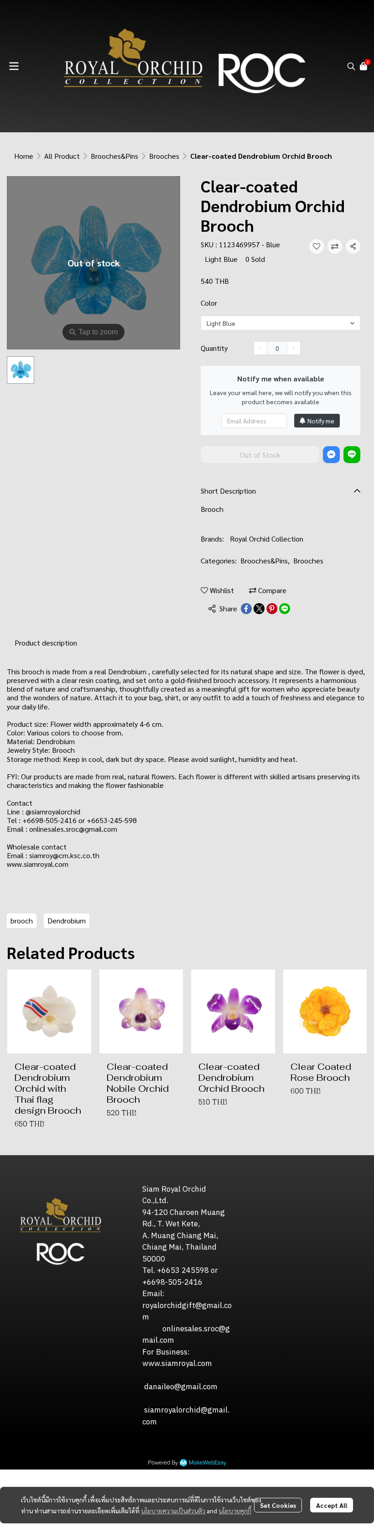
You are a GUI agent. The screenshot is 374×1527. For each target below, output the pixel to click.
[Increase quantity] (293, 348)
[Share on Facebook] (246, 608)
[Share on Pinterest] (271, 608)
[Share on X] (259, 608)
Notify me (320, 421)
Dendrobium (66, 920)
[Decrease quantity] (260, 348)
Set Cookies (278, 1505)
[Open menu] (14, 66)
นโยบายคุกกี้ (234, 1510)
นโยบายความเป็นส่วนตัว (173, 1510)
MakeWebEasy (207, 1463)
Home (23, 156)
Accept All (331, 1505)
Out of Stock (260, 454)
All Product (62, 156)
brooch (21, 920)
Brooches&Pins (114, 156)
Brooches (164, 156)
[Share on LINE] (284, 608)
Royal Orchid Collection (266, 538)
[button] (351, 66)
